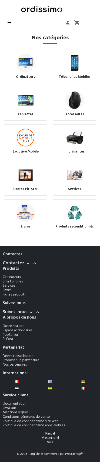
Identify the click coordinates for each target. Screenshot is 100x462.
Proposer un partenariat (21, 360)
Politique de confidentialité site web (31, 421)
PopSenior (10, 335)
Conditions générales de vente (26, 417)
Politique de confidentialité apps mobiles (34, 425)
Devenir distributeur (18, 356)
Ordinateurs (12, 277)
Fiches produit (14, 294)
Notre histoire (13, 326)
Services (9, 286)
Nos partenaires (15, 364)
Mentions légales (16, 412)
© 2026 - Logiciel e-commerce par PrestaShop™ (50, 454)
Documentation (15, 404)
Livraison (9, 408)
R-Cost (8, 339)
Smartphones (13, 281)
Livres (7, 290)
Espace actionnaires (18, 330)
